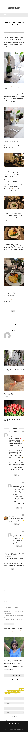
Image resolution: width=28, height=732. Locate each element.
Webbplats (6, 601)
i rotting (13, 188)
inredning (12, 20)
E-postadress (6, 596)
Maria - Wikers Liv (14, 431)
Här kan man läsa (8, 87)
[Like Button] (13, 311)
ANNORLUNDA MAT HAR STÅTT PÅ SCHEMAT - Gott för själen (12, 554)
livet (17, 20)
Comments (14, 317)
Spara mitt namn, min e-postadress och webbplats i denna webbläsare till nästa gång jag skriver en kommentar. (13, 610)
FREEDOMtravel (13, 514)
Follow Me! (22, 720)
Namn (5, 590)
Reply (23, 431)
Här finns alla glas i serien (15, 179)
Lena (14, 324)
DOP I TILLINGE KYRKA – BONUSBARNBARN (10, 394)
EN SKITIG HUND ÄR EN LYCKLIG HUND (14, 369)
